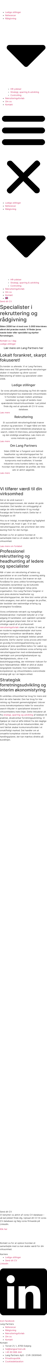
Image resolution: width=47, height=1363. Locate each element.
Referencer (10, 15)
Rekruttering (23, 417)
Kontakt (9, 104)
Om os (8, 101)
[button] (23, 153)
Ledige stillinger (13, 12)
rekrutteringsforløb (9, 627)
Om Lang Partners (23, 445)
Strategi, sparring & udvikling (24, 92)
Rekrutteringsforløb (14, 98)
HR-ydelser (15, 89)
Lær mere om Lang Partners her (23, 348)
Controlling (15, 95)
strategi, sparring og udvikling (18, 714)
